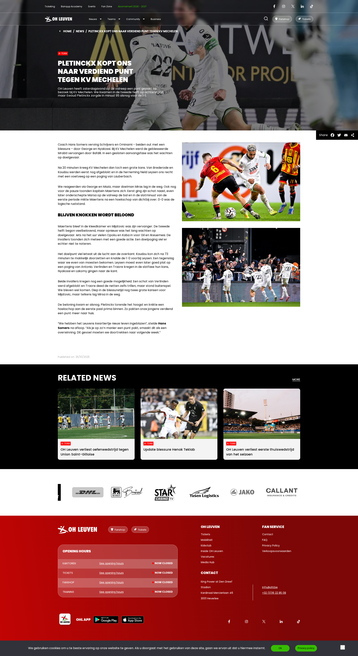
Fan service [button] (273, 527)
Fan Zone (106, 6)
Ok (280, 648)
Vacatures (207, 557)
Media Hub (207, 562)
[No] (342, 647)
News (80, 31)
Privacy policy (306, 648)
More (296, 379)
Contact (267, 534)
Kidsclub (206, 545)
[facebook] (274, 6)
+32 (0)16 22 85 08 (274, 593)
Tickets (205, 534)
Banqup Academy (71, 6)
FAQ (264, 540)
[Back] (60, 31)
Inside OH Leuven (212, 551)
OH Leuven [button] (210, 527)
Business (156, 19)
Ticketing (50, 6)
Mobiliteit (207, 540)
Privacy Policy (271, 545)
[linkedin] (302, 6)
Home (67, 31)
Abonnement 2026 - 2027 (132, 6)
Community (133, 19)
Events (91, 6)
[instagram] (283, 6)
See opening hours (111, 563)
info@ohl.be (270, 587)
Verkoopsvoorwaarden (276, 551)
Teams (112, 19)
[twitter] (293, 6)
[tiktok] (311, 6)
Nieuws (93, 19)
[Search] (266, 19)
